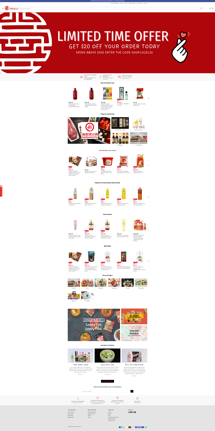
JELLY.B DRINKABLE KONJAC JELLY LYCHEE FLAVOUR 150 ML (106, 268)
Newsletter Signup (132, 3)
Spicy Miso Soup (107, 365)
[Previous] (3, 43)
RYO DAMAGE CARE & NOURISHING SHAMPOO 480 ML (91, 105)
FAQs (109, 415)
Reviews (125, 3)
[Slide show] (107, 43)
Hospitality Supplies (92, 412)
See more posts (107, 381)
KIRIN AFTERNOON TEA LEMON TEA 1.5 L (123, 204)
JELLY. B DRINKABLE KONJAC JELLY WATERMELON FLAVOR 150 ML (139, 269)
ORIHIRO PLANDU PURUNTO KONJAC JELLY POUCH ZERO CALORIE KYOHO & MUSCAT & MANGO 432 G (107, 106)
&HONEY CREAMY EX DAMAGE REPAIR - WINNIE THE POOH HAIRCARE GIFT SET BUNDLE (138, 238)
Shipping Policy (71, 417)
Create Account (111, 420)
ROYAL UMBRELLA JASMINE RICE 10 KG (138, 172)
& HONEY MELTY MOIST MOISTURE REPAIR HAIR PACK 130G (75, 237)
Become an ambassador (115, 3)
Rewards (145, 3)
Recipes (89, 415)
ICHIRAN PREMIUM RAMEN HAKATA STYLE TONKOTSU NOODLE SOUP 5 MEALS (74, 173)
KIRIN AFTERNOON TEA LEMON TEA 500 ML (107, 204)
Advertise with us (140, 3)
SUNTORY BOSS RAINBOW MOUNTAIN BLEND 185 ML (123, 267)
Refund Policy (70, 415)
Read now (80, 374)
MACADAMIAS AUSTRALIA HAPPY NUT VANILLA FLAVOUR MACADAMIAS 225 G (91, 269)
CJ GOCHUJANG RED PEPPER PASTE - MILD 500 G (106, 173)
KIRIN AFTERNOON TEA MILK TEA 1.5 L (90, 204)
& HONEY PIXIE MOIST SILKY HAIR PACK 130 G (123, 236)
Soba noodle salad (80, 365)
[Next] (212, 43)
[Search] (201, 8)
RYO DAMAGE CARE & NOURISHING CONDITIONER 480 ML (74, 105)
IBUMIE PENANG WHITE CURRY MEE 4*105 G (91, 172)
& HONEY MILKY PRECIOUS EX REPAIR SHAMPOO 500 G (90, 237)
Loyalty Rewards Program (113, 417)
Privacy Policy (70, 413)
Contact (121, 3)
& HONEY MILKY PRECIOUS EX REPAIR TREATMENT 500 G (106, 237)
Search (89, 417)
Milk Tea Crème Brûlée (134, 365)
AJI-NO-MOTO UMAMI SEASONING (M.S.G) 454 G (123, 172)
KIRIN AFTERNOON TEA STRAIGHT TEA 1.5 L (139, 204)
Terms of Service (71, 412)
